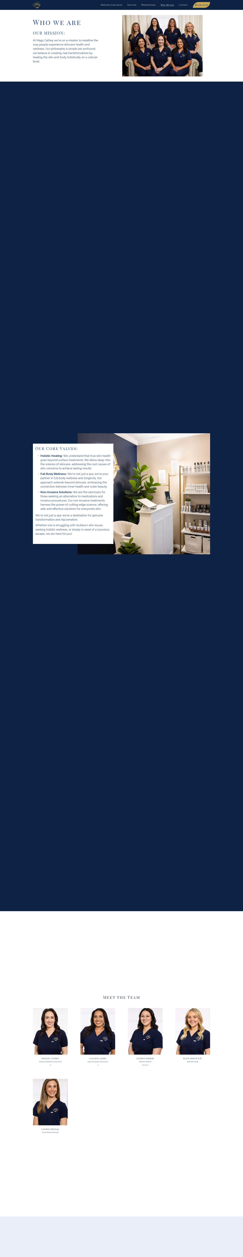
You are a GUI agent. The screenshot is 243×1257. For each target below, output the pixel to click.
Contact (183, 5)
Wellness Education (112, 5)
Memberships (148, 5)
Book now (201, 5)
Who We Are (167, 5)
